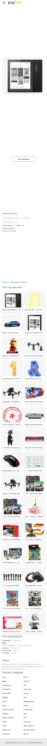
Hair (25, 713)
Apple (4, 681)
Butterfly (27, 681)
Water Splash (28, 725)
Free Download (23, 159)
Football (5, 713)
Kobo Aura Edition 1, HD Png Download (17, 310)
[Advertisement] (23, 34)
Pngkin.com (6, 730)
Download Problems (18, 282)
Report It (5, 282)
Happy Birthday (8, 717)
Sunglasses (6, 685)
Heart (4, 677)
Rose (4, 705)
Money (26, 734)
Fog (25, 697)
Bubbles (5, 697)
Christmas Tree (8, 709)
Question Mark (29, 730)
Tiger (4, 701)
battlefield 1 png (9, 222)
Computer (27, 721)
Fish (25, 717)
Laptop (26, 693)
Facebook (6, 734)
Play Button (6, 693)
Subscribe (27, 689)
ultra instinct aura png (11, 218)
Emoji (26, 705)
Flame (26, 677)
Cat (25, 685)
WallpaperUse (29, 701)
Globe (4, 721)
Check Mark (28, 709)
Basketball (6, 689)
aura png (26, 218)
